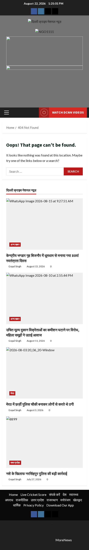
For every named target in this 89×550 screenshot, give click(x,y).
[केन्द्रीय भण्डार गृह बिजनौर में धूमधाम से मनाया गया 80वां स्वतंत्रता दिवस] (44, 224)
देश (64, 494)
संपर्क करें (54, 494)
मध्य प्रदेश (15, 462)
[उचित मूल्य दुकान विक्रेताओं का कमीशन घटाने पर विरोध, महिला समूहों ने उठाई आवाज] (44, 298)
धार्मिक (17, 505)
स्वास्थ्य (73, 494)
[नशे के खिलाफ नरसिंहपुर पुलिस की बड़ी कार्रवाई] (44, 442)
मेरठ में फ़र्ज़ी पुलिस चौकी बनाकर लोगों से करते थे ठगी (40, 404)
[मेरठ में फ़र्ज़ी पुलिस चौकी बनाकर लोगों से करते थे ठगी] (44, 373)
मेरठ (12, 393)
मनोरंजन (65, 500)
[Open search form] (33, 113)
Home (13, 494)
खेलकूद (77, 500)
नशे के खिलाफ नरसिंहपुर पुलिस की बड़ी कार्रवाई (36, 473)
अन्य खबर (15, 244)
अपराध (9, 500)
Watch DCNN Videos (68, 112)
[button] (6, 112)
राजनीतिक (22, 500)
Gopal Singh (14, 266)
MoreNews (63, 540)
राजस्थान (52, 500)
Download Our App (60, 505)
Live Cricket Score (33, 494)
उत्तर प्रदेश (37, 500)
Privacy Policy (33, 505)
